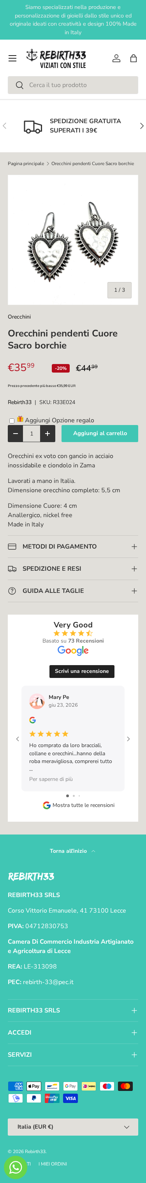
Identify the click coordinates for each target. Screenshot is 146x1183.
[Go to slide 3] (79, 795)
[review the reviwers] (32, 721)
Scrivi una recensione (82, 671)
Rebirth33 (20, 402)
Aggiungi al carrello (100, 433)
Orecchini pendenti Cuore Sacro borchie (92, 163)
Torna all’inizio (69, 851)
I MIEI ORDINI (53, 1164)
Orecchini (19, 317)
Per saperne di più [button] (51, 779)
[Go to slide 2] (74, 796)
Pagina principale (26, 163)
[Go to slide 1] (67, 795)
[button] (133, 58)
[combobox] (73, 85)
